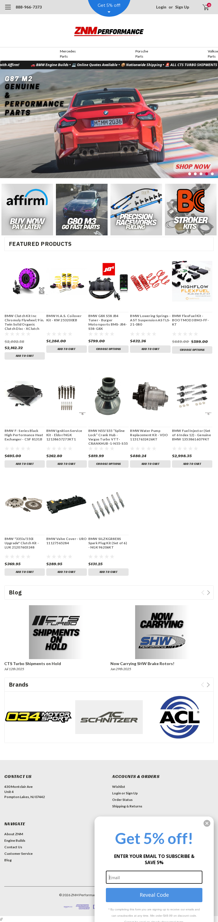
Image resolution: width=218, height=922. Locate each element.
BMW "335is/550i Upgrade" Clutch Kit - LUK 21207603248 (22, 543)
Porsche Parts (141, 53)
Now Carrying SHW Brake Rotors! (142, 663)
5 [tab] (212, 174)
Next (212, 119)
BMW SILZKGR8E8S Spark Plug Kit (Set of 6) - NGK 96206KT (107, 543)
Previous (5, 119)
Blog (8, 860)
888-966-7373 (29, 7)
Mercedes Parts (68, 53)
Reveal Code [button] (154, 894)
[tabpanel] (109, 123)
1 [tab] (189, 174)
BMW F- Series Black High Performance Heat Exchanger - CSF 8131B (24, 435)
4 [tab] (206, 174)
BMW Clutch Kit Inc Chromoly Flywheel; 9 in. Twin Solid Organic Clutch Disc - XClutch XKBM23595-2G (24, 322)
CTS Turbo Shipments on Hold (32, 663)
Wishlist (118, 786)
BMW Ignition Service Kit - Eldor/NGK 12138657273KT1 (64, 435)
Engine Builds (14, 840)
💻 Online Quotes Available (83, 64)
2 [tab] (195, 174)
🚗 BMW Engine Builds (38, 64)
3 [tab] (201, 174)
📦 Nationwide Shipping (129, 64)
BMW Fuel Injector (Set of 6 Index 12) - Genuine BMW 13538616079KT (191, 435)
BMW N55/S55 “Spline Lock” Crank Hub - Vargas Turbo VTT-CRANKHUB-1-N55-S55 (108, 437)
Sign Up (182, 7)
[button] (27, 209)
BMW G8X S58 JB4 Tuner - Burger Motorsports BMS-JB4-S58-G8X (107, 322)
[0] (203, 7)
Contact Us (13, 847)
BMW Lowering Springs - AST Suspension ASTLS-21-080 (150, 320)
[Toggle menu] (8, 10)
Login (161, 7)
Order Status (122, 799)
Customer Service (18, 853)
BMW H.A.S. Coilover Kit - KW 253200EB (63, 318)
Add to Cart (25, 356)
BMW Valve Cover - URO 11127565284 (66, 541)
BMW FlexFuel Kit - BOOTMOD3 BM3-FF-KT (190, 320)
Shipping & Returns (127, 806)
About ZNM (13, 834)
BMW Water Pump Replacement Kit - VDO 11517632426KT (149, 435)
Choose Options (108, 349)
